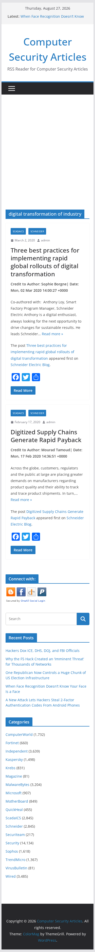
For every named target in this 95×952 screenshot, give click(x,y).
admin (45, 240)
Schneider (37, 231)
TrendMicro (15, 859)
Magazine (14, 776)
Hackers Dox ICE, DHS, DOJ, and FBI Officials (43, 650)
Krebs (10, 767)
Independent (17, 751)
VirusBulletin (16, 868)
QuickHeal (14, 809)
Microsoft (14, 792)
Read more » (52, 333)
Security (12, 843)
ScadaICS (18, 231)
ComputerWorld (19, 734)
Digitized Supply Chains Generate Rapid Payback (46, 436)
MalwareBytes (17, 784)
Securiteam (15, 834)
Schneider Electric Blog (30, 364)
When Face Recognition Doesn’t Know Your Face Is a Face (52, 19)
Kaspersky (14, 759)
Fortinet (12, 742)
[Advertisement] (47, 144)
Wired (11, 876)
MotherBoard (17, 801)
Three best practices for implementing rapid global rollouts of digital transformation (45, 262)
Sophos (12, 851)
